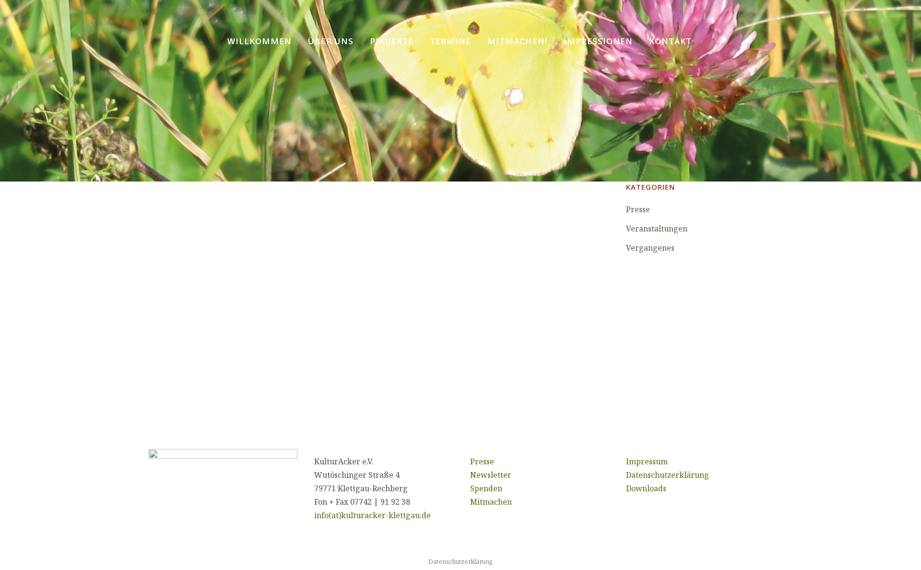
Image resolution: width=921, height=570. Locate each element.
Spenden (486, 488)
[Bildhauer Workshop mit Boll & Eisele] (478, 265)
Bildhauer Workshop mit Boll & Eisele (473, 369)
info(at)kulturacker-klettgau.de (372, 515)
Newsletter (490, 475)
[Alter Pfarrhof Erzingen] (258, 257)
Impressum (647, 461)
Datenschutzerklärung (667, 475)
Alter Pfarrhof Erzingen (231, 344)
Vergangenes (650, 248)
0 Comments (229, 327)
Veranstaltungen (656, 228)
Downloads (646, 488)
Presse (638, 209)
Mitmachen (491, 502)
